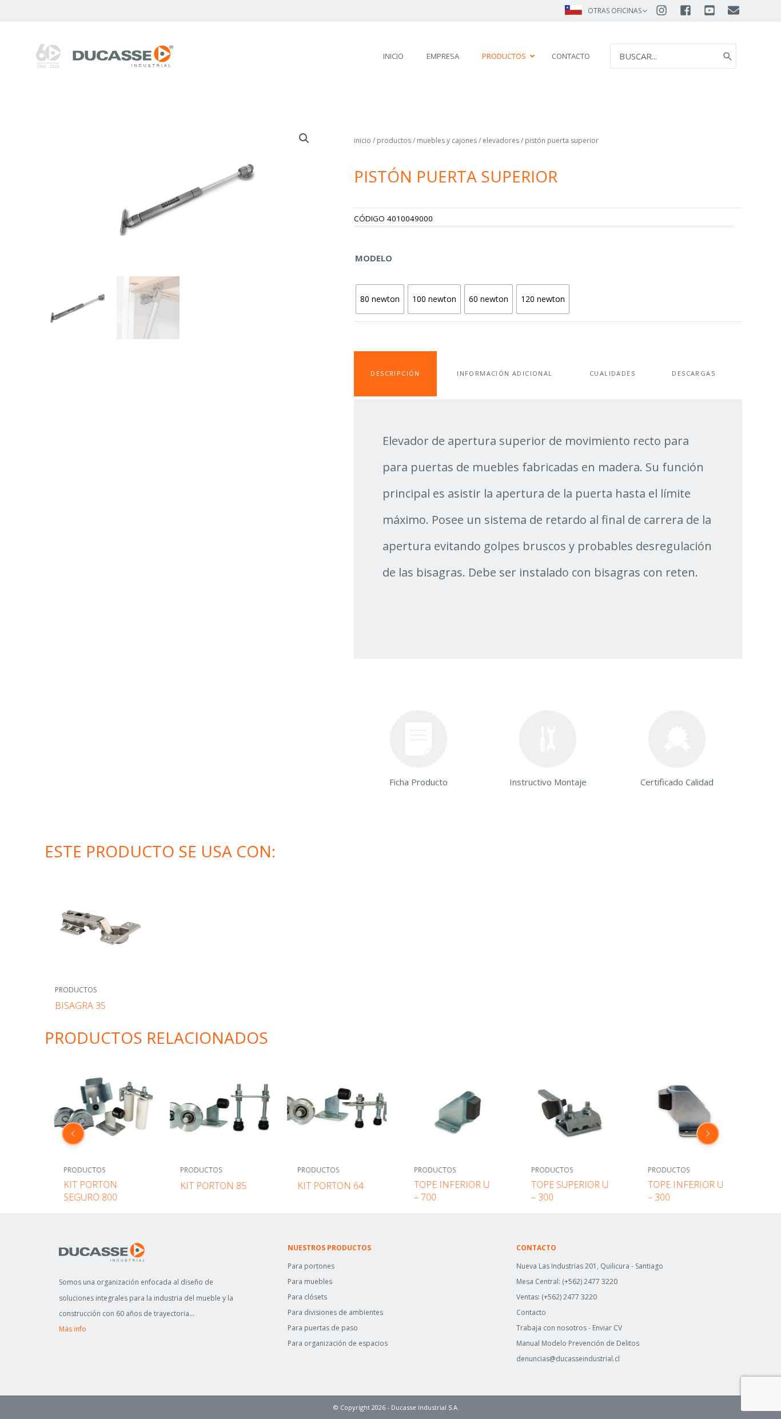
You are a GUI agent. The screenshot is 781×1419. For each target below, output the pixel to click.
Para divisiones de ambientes (335, 1312)
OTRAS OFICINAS (614, 10)
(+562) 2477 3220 (589, 1281)
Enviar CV (607, 1328)
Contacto (531, 1312)
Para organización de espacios (338, 1343)
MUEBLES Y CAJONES (447, 140)
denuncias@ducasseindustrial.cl (568, 1359)
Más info (72, 1329)
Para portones (311, 1266)
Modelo (373, 258)
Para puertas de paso (323, 1328)
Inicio (362, 140)
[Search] (728, 56)
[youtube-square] (715, 10)
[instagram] (667, 10)
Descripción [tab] (395, 373)
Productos (394, 140)
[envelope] (734, 10)
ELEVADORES (501, 140)
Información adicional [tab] (504, 373)
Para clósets (307, 1297)
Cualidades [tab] (612, 373)
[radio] (380, 299)
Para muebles (310, 1281)
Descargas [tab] (693, 373)
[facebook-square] (691, 10)
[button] (304, 138)
